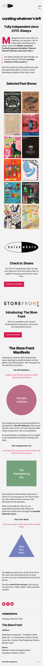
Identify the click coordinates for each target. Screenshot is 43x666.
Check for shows (14, 284)
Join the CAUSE (13, 335)
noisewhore (12, 662)
